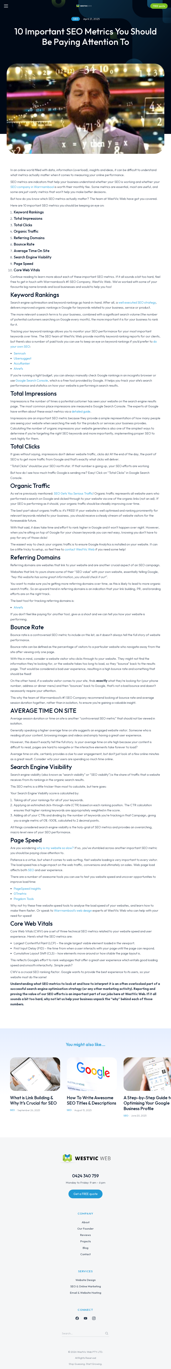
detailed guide (81, 411)
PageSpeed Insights (27, 889)
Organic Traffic (26, 231)
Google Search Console (32, 380)
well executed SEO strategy (137, 302)
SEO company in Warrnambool (32, 187)
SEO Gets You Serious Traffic (73, 493)
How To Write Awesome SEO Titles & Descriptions (91, 1100)
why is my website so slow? (55, 848)
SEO (31, 870)
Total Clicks (23, 225)
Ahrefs (18, 369)
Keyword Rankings (29, 212)
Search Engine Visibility (32, 257)
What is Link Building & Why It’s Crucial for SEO (33, 1100)
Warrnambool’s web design (73, 910)
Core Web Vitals (27, 270)
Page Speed (23, 263)
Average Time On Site (31, 250)
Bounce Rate (24, 244)
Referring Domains (29, 237)
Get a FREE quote (85, 1194)
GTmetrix (20, 894)
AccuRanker (22, 363)
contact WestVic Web (80, 549)
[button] (5, 1087)
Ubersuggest (22, 358)
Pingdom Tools (24, 899)
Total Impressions (28, 218)
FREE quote (159, 6)
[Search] (106, 1333)
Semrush (20, 353)
